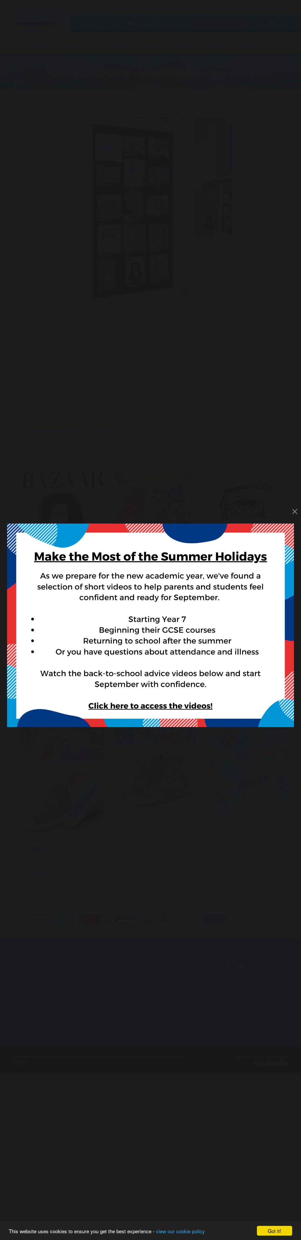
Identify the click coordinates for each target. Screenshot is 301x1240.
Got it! (274, 1230)
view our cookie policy (180, 1231)
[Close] (295, 512)
